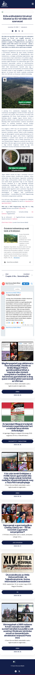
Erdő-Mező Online (7, 222)
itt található (14, 219)
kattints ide (22, 208)
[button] (13, 31)
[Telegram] (16, 671)
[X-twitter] (19, 671)
